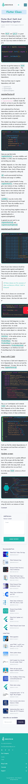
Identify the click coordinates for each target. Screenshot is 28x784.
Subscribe (20, 722)
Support (3, 771)
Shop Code (4, 763)
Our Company (5, 753)
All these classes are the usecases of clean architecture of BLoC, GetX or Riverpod (14, 285)
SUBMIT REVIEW (14, 539)
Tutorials (3, 767)
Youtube (2, 757)
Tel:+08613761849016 (6, 743)
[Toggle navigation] (25, 4)
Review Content (8, 519)
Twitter (2, 759)
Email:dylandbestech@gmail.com (8, 746)
